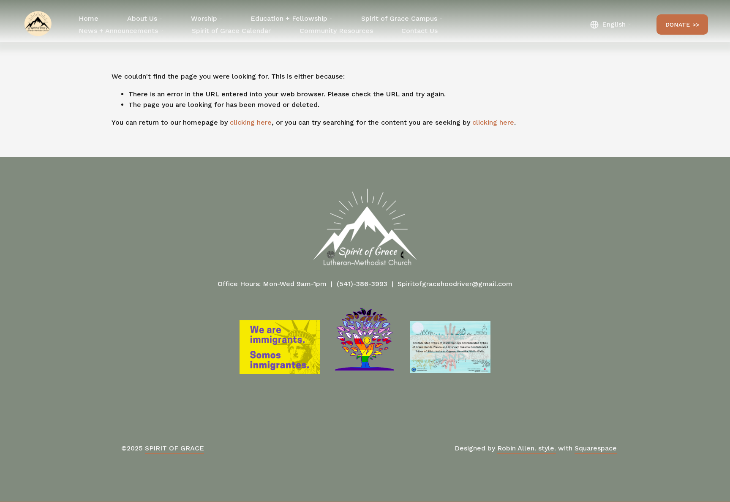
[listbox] (610, 25)
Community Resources (336, 31)
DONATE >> (682, 24)
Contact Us (419, 31)
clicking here (251, 122)
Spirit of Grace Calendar (231, 31)
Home (88, 18)
